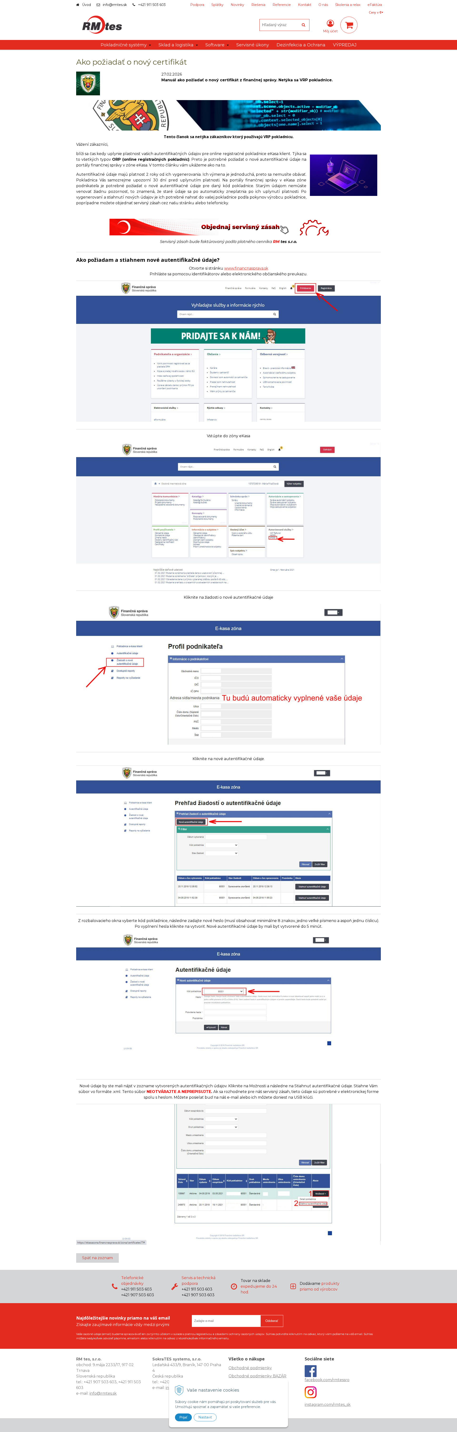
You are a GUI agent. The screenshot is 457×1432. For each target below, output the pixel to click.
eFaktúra (375, 5)
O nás (323, 5)
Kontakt (304, 5)
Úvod (86, 5)
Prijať (183, 1417)
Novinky (237, 5)
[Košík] (349, 25)
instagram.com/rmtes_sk (328, 1404)
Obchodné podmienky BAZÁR (257, 1376)
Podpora (197, 5)
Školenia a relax (347, 5)
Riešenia (258, 5)
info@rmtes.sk (115, 5)
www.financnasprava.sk (246, 268)
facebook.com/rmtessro (327, 1380)
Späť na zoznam (97, 1258)
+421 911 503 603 (152, 5)
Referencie (282, 5)
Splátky (217, 5)
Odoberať (271, 1321)
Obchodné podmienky (250, 1368)
